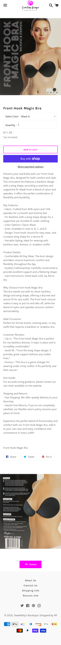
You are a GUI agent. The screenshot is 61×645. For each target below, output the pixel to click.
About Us (30, 580)
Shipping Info (30, 590)
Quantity (10, 125)
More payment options (30, 166)
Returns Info (30, 595)
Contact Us (31, 585)
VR (55, 615)
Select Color (12, 116)
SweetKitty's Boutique (26, 615)
